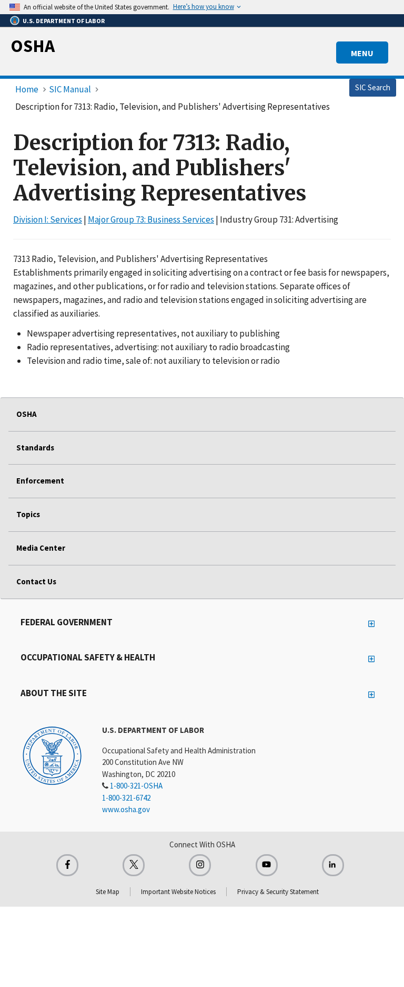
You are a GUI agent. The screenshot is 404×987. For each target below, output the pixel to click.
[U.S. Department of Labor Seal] (52, 754)
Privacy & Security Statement (278, 891)
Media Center (40, 548)
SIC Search (372, 87)
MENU (362, 53)
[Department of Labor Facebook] (67, 865)
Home (26, 89)
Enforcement (40, 481)
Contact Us (36, 581)
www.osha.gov (126, 809)
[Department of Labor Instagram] (200, 865)
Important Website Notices (178, 891)
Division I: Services (47, 219)
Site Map (107, 891)
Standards (35, 448)
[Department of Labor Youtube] (267, 865)
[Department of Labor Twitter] (134, 865)
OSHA (33, 46)
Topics (28, 514)
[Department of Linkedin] (333, 865)
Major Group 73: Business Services (151, 219)
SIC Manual (70, 89)
